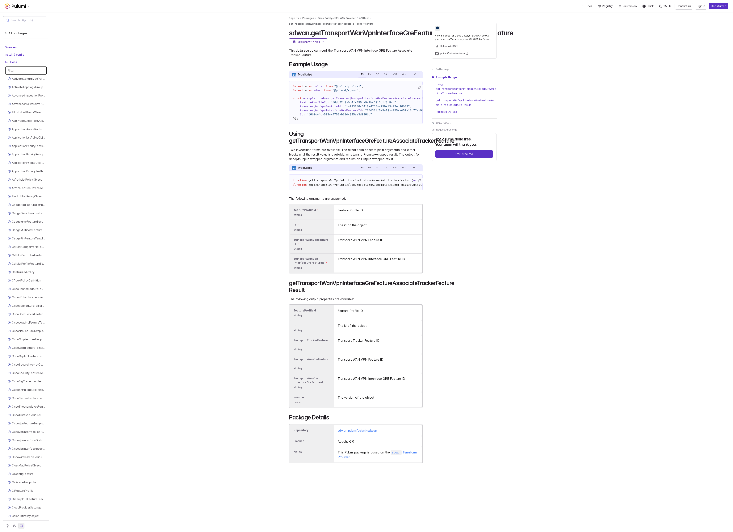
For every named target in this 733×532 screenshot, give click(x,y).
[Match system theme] (21, 526)
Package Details (446, 111)
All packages (17, 33)
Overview (11, 47)
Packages (308, 18)
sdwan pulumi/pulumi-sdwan (357, 430)
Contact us (684, 6)
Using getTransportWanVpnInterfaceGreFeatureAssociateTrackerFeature (466, 89)
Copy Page (442, 123)
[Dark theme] (14, 526)
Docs (589, 6)
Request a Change (446, 129)
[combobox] (24, 20)
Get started (718, 6)
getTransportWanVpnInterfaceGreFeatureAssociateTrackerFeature (331, 23)
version (299, 397)
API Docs (11, 62)
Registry (607, 6)
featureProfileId (305, 210)
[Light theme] (8, 526)
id (295, 224)
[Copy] (419, 87)
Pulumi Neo (630, 6)
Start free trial (464, 154)
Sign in (701, 6)
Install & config (14, 54)
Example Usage (446, 77)
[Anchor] (516, 32)
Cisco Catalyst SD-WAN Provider (336, 18)
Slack (650, 6)
